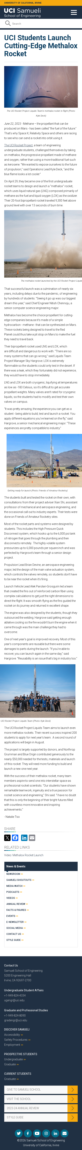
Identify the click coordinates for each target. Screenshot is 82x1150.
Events (10, 916)
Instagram (46, 1133)
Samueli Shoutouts (18, 880)
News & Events (15, 866)
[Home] (22, 11)
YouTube (37, 1133)
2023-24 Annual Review (23, 1108)
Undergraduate (13, 1059)
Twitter (19, 1133)
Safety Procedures (15, 1039)
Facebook (28, 1133)
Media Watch (14, 886)
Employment (12, 1044)
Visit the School (19, 1099)
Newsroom (13, 874)
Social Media (14, 928)
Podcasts (12, 892)
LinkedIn (55, 1133)
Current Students (17, 1073)
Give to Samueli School (24, 1089)
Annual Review (15, 904)
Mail (64, 1133)
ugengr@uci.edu (14, 1000)
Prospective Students (20, 1054)
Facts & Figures (16, 910)
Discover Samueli (16, 1029)
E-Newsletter (15, 922)
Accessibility (12, 1034)
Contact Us (13, 934)
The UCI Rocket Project (18, 145)
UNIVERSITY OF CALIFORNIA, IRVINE (22, 3)
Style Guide (13, 940)
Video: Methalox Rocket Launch (23, 855)
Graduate (10, 1064)
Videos (10, 898)
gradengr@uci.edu (15, 1020)
